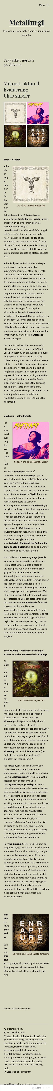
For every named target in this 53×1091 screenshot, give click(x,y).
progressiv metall (37, 1057)
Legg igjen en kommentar (19, 1072)
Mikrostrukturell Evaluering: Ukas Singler (26, 1036)
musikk (36, 1054)
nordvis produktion (13, 1057)
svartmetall (9, 1064)
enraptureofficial (15, 1029)
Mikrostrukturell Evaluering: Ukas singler (21, 89)
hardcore (9, 1047)
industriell (19, 1047)
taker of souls (22, 1064)
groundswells (39, 1043)
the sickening (36, 1064)
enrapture (8, 1043)
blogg (22, 1039)
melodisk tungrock (12, 1054)
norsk (25, 1057)
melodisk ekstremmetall (26, 1050)
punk (7, 1061)
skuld (38, 1061)
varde (6, 1068)
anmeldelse (12, 1039)
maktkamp (9, 1050)
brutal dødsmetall (34, 1039)
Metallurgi (26, 22)
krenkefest (30, 1047)
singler (31, 1061)
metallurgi (27, 1054)
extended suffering (23, 1043)
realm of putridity (19, 1061)
